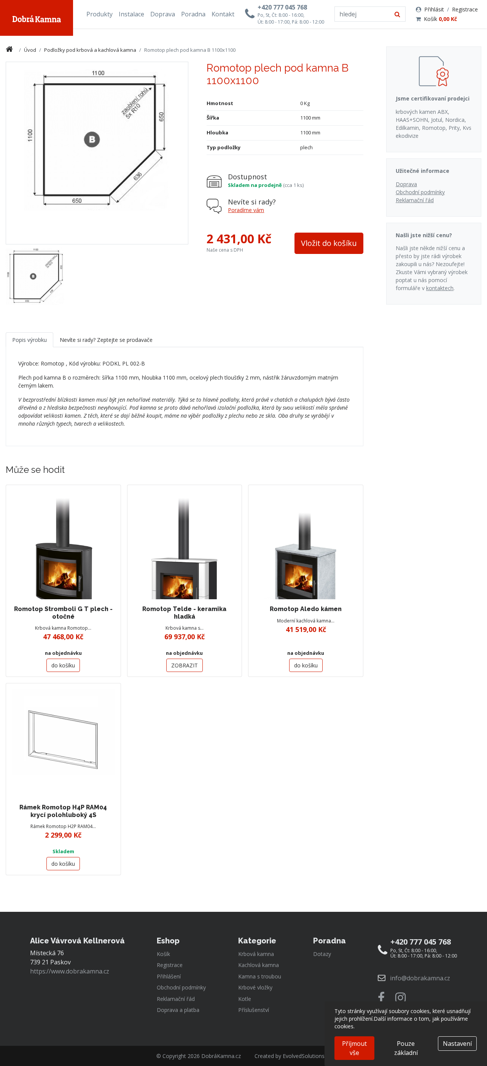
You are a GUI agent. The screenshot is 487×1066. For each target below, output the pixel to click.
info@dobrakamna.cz (420, 978)
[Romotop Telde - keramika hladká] (184, 542)
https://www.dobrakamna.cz (69, 971)
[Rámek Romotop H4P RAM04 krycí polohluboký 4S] (63, 740)
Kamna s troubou (259, 976)
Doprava (162, 14)
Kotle (244, 998)
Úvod (30, 49)
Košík (440, 18)
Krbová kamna (256, 953)
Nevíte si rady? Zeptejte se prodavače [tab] (106, 339)
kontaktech (440, 288)
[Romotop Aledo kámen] (305, 542)
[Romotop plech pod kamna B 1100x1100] (35, 276)
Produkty (99, 14)
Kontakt (223, 14)
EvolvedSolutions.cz (307, 1056)
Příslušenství (253, 1009)
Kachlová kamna (258, 965)
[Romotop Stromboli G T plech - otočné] (63, 542)
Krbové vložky (255, 987)
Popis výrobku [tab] (29, 339)
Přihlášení (169, 976)
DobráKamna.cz (221, 1056)
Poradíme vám (246, 210)
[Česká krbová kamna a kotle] (36, 18)
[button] (328, 243)
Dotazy (322, 953)
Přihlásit (434, 9)
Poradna (193, 14)
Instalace (131, 14)
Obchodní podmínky (420, 192)
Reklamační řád (415, 200)
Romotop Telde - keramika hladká (184, 612)
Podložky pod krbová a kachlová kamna (90, 49)
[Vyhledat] (397, 14)
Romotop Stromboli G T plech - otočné (63, 612)
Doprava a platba (178, 1009)
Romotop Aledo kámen (306, 609)
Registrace (465, 9)
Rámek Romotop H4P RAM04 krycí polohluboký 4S (63, 811)
